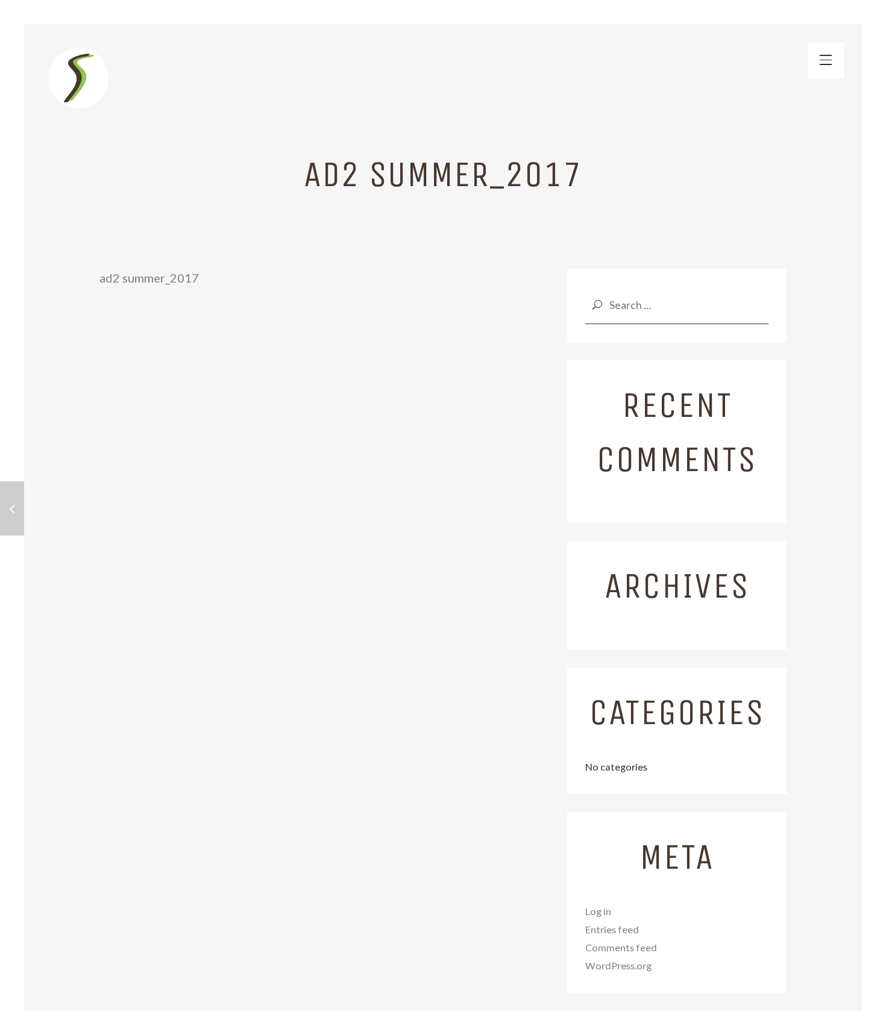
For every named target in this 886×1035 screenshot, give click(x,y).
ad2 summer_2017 (149, 277)
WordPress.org (618, 965)
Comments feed (621, 947)
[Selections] (78, 78)
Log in (598, 911)
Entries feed (612, 929)
